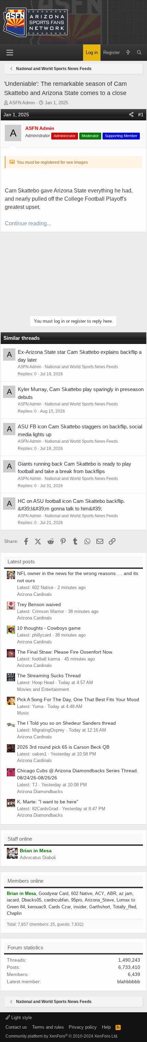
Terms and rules (48, 1027)
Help (106, 1027)
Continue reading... (28, 223)
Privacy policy (83, 1027)
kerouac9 (37, 906)
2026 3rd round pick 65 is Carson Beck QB (63, 747)
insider (80, 906)
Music (23, 713)
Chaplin (14, 913)
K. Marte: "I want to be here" (47, 801)
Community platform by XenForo (61, 1036)
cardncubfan (56, 900)
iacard (13, 900)
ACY (99, 893)
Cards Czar (60, 906)
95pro (76, 900)
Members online (25, 881)
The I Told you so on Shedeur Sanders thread (66, 723)
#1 (141, 114)
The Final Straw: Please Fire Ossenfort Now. (65, 652)
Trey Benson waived (39, 604)
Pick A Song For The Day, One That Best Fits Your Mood (78, 699)
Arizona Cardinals (34, 594)
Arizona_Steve (99, 900)
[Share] (131, 114)
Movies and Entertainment (43, 689)
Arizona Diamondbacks (40, 791)
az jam (125, 893)
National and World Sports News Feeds (81, 366)
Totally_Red (124, 906)
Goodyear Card (53, 893)
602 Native (81, 893)
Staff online (20, 839)
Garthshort (99, 906)
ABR (111, 893)
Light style (21, 1017)
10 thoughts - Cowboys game (49, 628)
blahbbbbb (128, 981)
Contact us (16, 1027)
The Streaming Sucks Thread (49, 675)
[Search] (139, 52)
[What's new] (128, 52)
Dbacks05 (31, 900)
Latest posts (21, 561)
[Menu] (9, 52)
